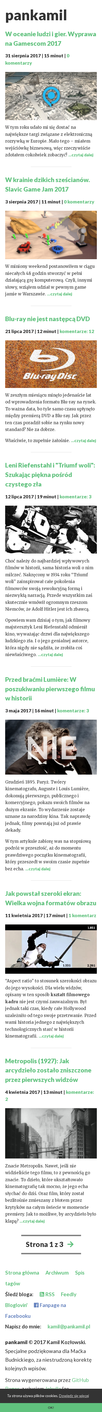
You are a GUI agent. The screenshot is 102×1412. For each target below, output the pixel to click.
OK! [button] (51, 1407)
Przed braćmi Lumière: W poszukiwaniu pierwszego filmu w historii (50, 689)
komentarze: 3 (75, 496)
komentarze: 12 (77, 331)
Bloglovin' (16, 1305)
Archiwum (57, 1272)
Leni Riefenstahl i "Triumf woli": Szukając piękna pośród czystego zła (50, 474)
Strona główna (22, 1272)
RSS (49, 1294)
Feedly (68, 1294)
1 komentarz (82, 915)
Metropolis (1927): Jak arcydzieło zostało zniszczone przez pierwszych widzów (48, 1070)
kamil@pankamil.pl (69, 1326)
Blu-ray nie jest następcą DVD (47, 318)
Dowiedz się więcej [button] (74, 1396)
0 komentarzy (79, 202)
